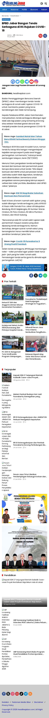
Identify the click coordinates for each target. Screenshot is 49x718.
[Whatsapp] (22, 82)
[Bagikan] (45, 36)
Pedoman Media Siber (21, 702)
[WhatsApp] (45, 276)
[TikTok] (21, 694)
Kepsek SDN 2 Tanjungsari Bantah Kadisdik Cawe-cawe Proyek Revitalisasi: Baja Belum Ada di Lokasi (29, 376)
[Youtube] (31, 82)
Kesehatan (6, 19)
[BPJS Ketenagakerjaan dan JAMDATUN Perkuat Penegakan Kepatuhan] (6, 419)
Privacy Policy (8, 705)
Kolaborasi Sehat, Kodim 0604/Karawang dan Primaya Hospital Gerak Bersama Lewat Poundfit (12, 327)
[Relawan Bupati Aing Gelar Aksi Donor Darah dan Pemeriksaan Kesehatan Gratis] (36, 344)
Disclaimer (38, 702)
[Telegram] (27, 82)
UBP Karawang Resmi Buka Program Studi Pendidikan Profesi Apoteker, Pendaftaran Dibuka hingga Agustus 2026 (29, 653)
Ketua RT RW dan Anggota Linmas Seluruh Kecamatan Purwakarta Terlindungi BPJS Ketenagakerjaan (12, 304)
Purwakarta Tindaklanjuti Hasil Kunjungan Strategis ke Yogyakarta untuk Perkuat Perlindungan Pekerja (36, 301)
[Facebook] (13, 82)
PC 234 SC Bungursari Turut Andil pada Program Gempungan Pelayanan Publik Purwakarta (11, 354)
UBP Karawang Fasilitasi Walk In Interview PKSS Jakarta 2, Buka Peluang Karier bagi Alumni (30, 621)
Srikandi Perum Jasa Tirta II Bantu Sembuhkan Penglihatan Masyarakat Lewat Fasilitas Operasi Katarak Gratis (36, 329)
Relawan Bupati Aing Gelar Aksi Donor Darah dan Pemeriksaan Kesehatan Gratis (35, 356)
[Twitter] (17, 82)
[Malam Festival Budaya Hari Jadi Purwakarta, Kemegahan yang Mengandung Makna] (6, 396)
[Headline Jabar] (13, 3)
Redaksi (5, 702)
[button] (41, 3)
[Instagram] (36, 82)
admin (9, 35)
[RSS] (30, 694)
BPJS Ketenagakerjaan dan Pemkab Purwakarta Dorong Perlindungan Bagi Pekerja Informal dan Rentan (30, 444)
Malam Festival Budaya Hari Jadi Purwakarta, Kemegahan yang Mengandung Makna (27, 395)
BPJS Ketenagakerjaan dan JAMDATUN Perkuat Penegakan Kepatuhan (30, 418)
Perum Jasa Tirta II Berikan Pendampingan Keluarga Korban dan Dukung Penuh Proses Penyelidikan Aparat (29, 475)
